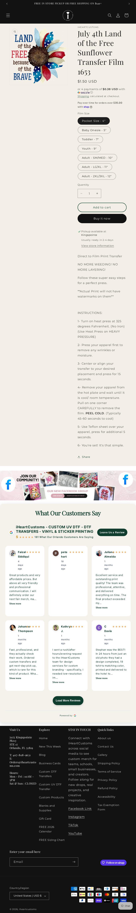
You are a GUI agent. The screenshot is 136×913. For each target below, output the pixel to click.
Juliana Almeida (107, 554)
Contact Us (106, 746)
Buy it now (102, 218)
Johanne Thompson (21, 629)
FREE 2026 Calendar (46, 829)
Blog (42, 754)
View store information (97, 245)
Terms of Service (109, 771)
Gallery (102, 754)
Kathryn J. (64, 629)
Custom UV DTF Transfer (50, 787)
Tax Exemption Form (108, 807)
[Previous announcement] (7, 3)
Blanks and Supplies (47, 808)
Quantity (83, 184)
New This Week (50, 746)
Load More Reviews (68, 700)
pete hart (64, 554)
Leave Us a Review (112, 532)
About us (104, 738)
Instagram (76, 817)
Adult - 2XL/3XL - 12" (97, 176)
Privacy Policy (107, 780)
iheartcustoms (27, 909)
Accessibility (106, 796)
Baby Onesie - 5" (94, 130)
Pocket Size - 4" (93, 120)
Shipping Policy (109, 763)
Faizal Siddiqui (21, 554)
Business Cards (50, 763)
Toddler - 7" (90, 139)
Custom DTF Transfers (48, 774)
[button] (8, 15)
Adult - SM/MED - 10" (97, 157)
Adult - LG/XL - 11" (95, 167)
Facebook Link (80, 808)
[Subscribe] (74, 861)
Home (43, 738)
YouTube (75, 833)
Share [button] (86, 456)
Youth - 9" (89, 148)
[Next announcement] (129, 3)
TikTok (73, 825)
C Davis (107, 629)
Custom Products (51, 797)
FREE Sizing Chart (52, 840)
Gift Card (45, 818)
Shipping (83, 96)
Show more (15, 603)
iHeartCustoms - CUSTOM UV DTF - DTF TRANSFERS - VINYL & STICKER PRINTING (55, 529)
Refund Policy (108, 788)
